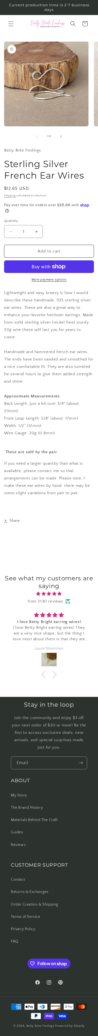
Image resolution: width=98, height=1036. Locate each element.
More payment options (49, 279)
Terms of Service (25, 917)
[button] (11, 24)
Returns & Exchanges (29, 892)
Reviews (18, 845)
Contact (18, 879)
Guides (17, 832)
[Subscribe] (81, 762)
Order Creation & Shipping (34, 904)
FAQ (15, 941)
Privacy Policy (23, 929)
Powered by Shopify (70, 1026)
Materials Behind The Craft (34, 820)
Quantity (11, 221)
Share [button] (15, 521)
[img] (49, 594)
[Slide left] (37, 136)
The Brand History (27, 807)
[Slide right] (61, 136)
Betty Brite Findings (40, 1026)
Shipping (10, 195)
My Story (19, 795)
